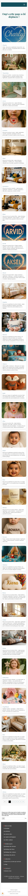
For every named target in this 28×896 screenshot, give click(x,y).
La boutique (6, 828)
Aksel (4, 273)
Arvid (4, 243)
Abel (4, 158)
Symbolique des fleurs (9, 849)
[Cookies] (2, 893)
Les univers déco (8, 834)
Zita (4, 421)
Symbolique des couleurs (10, 852)
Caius (4, 620)
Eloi (4, 735)
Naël (4, 393)
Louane (5, 130)
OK (25, 818)
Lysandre (5, 186)
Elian (4, 214)
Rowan (5, 537)
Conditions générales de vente (14, 891)
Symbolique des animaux (10, 846)
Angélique (6, 707)
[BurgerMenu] (24, 4)
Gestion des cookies (14, 893)
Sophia (5, 302)
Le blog (5, 864)
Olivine (5, 507)
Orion (4, 648)
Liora (4, 101)
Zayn (4, 450)
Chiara (5, 364)
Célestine (6, 677)
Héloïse (5, 565)
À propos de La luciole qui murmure (12, 861)
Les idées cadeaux (8, 840)
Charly (5, 45)
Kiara (4, 593)
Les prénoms (7, 831)
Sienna (5, 334)
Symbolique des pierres (9, 855)
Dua (4, 480)
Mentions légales (14, 889)
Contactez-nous (7, 871)
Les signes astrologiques (10, 837)
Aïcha (4, 792)
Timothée (6, 73)
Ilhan (4, 764)
